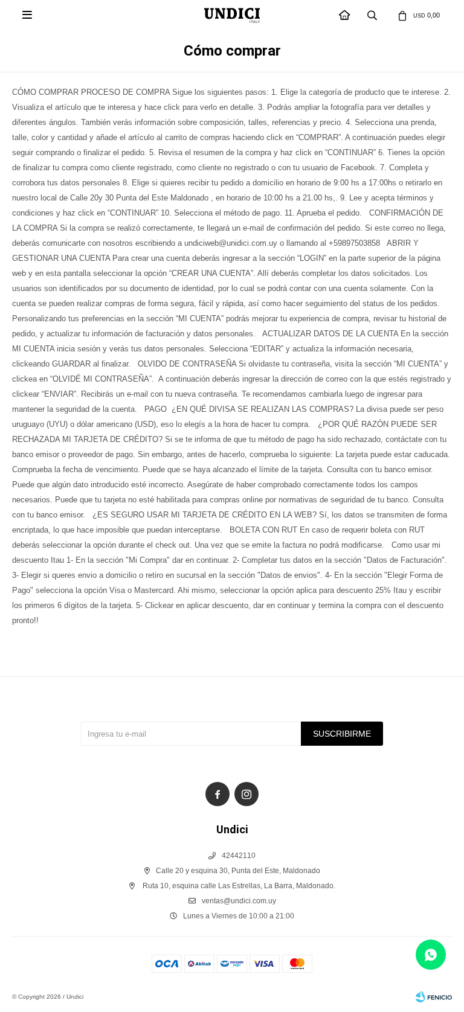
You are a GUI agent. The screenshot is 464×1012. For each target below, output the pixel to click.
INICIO (345, 15)
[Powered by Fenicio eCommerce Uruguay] (434, 997)
